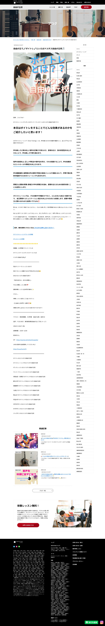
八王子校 (79, 254)
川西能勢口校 (80, 420)
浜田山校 (79, 221)
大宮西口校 (79, 94)
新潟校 (78, 314)
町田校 (78, 257)
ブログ (75, 7)
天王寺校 (79, 390)
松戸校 (78, 115)
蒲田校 (78, 172)
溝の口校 (79, 266)
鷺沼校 (78, 278)
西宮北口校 (79, 414)
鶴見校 (78, 293)
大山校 (78, 236)
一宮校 (78, 372)
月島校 (78, 145)
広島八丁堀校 (80, 438)
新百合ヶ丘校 (80, 275)
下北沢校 (79, 196)
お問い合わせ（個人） (78, 542)
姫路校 (78, 423)
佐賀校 (78, 459)
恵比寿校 (79, 178)
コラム (72, 2)
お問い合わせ (87, 2)
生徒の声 (68, 7)
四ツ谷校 (79, 205)
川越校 (78, 103)
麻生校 (78, 72)
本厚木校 (79, 302)
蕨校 (78, 100)
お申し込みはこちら (28, 525)
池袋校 (78, 230)
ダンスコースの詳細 (18, 239)
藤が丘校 (79, 366)
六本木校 (79, 148)
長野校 (78, 323)
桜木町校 (79, 284)
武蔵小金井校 (80, 251)
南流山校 (79, 112)
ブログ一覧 (42, 490)
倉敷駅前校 (79, 435)
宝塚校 (78, 417)
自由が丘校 (18, 7)
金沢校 (78, 320)
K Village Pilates (54, 621)
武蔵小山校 (79, 169)
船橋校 (78, 121)
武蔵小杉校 (79, 260)
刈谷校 (78, 344)
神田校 (78, 133)
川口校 (78, 97)
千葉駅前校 (79, 109)
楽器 (78, 58)
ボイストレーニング (81, 52)
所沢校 (78, 106)
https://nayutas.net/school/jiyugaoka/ (27, 340)
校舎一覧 (67, 2)
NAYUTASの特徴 (54, 547)
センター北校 (80, 287)
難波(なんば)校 (80, 393)
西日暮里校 (79, 154)
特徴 (57, 2)
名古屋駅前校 (80, 347)
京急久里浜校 (80, 296)
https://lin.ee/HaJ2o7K (19, 349)
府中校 (78, 248)
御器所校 (79, 369)
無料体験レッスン (77, 548)
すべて (78, 49)
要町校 (78, 233)
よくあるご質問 (54, 550)
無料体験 (86, 7)
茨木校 (78, 402)
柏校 (78, 130)
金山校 (78, 350)
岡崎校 (78, 341)
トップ (52, 2)
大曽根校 (79, 359)
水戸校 (78, 85)
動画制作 (53, 557)
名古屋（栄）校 (80, 353)
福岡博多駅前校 (80, 450)
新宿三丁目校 (80, 208)
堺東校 (78, 405)
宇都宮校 (79, 88)
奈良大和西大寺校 (81, 429)
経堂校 (78, 199)
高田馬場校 (79, 224)
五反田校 (79, 166)
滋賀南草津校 (80, 378)
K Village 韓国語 (54, 620)
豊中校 (78, 396)
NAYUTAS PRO (62, 550)
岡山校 (78, 432)
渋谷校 (78, 181)
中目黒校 (79, 190)
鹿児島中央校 (80, 468)
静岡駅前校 (79, 332)
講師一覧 (60, 7)
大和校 (78, 299)
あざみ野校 (79, 290)
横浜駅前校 (79, 281)
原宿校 (78, 175)
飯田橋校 (79, 142)
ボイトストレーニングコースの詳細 (23, 234)
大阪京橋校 (79, 387)
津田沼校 (79, 127)
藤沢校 (78, 308)
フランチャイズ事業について (80, 552)
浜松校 (78, 335)
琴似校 (78, 79)
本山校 (78, 362)
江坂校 (78, 399)
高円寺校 (79, 217)
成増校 (78, 239)
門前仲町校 (79, 160)
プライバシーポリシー (78, 561)
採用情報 (75, 555)
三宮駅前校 (79, 408)
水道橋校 (79, 139)
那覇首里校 (79, 471)
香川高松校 (79, 444)
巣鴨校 (78, 227)
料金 (61, 2)
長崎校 (78, 462)
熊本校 (78, 465)
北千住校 (79, 157)
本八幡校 (79, 118)
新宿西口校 (79, 211)
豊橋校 (78, 338)
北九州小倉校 (80, 447)
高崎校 (78, 91)
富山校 (78, 317)
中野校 (78, 214)
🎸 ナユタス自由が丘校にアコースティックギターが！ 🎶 (55, 456)
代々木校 (79, 184)
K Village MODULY (62, 621)
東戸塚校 (79, 305)
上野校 (78, 151)
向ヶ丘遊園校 (80, 269)
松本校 (78, 326)
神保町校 (79, 136)
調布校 (78, 245)
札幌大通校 (79, 76)
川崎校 (78, 263)
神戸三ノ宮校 (80, 411)
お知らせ (53, 549)
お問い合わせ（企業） (78, 545)
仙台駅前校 (79, 82)
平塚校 (78, 311)
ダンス (78, 55)
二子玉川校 (79, 202)
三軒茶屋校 (79, 193)
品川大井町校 (80, 163)
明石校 (78, 426)
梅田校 (78, 384)
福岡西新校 (79, 453)
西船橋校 (79, 124)
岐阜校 (78, 329)
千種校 (78, 356)
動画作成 (79, 61)
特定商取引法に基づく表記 (79, 558)
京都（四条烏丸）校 (81, 381)
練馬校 (78, 242)
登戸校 (78, 272)
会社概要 (75, 564)
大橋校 (78, 456)
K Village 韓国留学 (62, 620)
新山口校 (79, 441)
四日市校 (79, 375)
